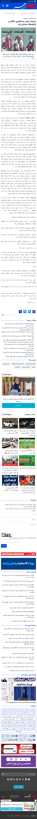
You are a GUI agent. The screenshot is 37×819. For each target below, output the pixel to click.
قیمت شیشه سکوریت (8, 710)
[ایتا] (8, 779)
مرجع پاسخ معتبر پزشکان (26, 719)
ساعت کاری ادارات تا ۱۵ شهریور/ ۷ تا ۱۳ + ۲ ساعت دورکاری (18, 663)
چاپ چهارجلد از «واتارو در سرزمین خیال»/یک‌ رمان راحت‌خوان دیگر (18, 337)
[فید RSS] (14, 779)
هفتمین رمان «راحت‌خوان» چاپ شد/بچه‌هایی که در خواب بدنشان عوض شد (19, 349)
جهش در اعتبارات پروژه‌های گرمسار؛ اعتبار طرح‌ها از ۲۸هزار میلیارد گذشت (18, 616)
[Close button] (35, 800)
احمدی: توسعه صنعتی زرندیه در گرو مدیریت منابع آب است (18, 581)
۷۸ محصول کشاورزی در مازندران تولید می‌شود (22, 608)
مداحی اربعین (19, 716)
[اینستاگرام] (23, 779)
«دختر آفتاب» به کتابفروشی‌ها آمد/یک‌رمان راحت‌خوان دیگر (18, 340)
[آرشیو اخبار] (11, 779)
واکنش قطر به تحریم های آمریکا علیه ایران (23, 654)
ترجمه (33, 367)
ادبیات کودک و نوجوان (18, 364)
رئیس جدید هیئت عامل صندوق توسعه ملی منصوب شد (19, 667)
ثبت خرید (19, 405)
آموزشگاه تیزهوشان (7, 722)
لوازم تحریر (19, 710)
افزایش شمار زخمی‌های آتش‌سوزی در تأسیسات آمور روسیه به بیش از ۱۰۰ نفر (18, 576)
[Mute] (7, 394)
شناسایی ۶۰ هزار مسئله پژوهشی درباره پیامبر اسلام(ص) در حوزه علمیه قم (18, 597)
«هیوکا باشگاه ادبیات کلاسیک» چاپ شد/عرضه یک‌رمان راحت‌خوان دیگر (19, 325)
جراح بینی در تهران (30, 710)
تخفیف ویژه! (11, 809)
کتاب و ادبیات (23, 13)
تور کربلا (4, 713)
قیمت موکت (12, 713)
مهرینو (14, 728)
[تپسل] (3, 375)
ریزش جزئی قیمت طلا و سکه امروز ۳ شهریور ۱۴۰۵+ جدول (18, 635)
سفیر (33, 713)
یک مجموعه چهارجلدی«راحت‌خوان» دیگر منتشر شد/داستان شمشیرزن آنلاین (18, 353)
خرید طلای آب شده (24, 713)
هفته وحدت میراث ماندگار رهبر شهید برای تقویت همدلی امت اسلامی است (17, 586)
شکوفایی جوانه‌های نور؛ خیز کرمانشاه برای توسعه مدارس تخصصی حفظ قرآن (19, 643)
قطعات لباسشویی (19, 722)
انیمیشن (17, 367)
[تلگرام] (29, 779)
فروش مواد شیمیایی (9, 719)
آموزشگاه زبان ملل (7, 725)
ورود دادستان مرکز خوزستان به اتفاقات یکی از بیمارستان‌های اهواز (18, 649)
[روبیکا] (17, 779)
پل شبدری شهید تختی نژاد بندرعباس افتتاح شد (21, 671)
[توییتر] (20, 779)
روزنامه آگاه (18, 732)
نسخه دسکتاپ (18, 787)
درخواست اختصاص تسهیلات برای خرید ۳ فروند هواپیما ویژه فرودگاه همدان (18, 603)
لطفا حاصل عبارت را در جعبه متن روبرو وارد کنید (23, 538)
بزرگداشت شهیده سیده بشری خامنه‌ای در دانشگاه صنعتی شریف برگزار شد (19, 630)
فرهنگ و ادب (32, 13)
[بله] (26, 779)
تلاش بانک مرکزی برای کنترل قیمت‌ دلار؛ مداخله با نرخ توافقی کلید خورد (18, 658)
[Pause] (4, 394)
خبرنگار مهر (26, 65)
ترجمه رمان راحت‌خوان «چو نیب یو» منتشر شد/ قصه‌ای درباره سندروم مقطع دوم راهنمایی (18, 329)
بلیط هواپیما (32, 725)
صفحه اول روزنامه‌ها (28, 675)
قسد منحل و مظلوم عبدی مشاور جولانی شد (22, 621)
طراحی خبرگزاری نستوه (27, 816)
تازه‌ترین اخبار (31, 572)
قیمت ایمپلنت (31, 722)
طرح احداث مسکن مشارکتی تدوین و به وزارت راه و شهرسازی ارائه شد (18, 592)
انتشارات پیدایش (30, 364)
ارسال (3, 546)
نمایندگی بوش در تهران (20, 725)
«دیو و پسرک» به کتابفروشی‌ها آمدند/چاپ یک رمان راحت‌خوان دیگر (17, 333)
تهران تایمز (5, 728)
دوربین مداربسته (7, 716)
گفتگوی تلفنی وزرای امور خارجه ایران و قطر (23, 611)
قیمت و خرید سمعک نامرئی (27, 728)
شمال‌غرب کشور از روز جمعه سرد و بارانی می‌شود (21, 638)
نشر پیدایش (6, 364)
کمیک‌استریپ (25, 367)
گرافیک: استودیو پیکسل (12, 816)
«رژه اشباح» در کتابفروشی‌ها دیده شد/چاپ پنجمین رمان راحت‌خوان (19, 345)
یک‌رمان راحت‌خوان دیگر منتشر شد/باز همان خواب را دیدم (19, 342)
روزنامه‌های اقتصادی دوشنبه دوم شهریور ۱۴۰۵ (21, 702)
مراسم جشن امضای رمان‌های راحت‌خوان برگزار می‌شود (20, 357)
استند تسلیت (30, 716)
